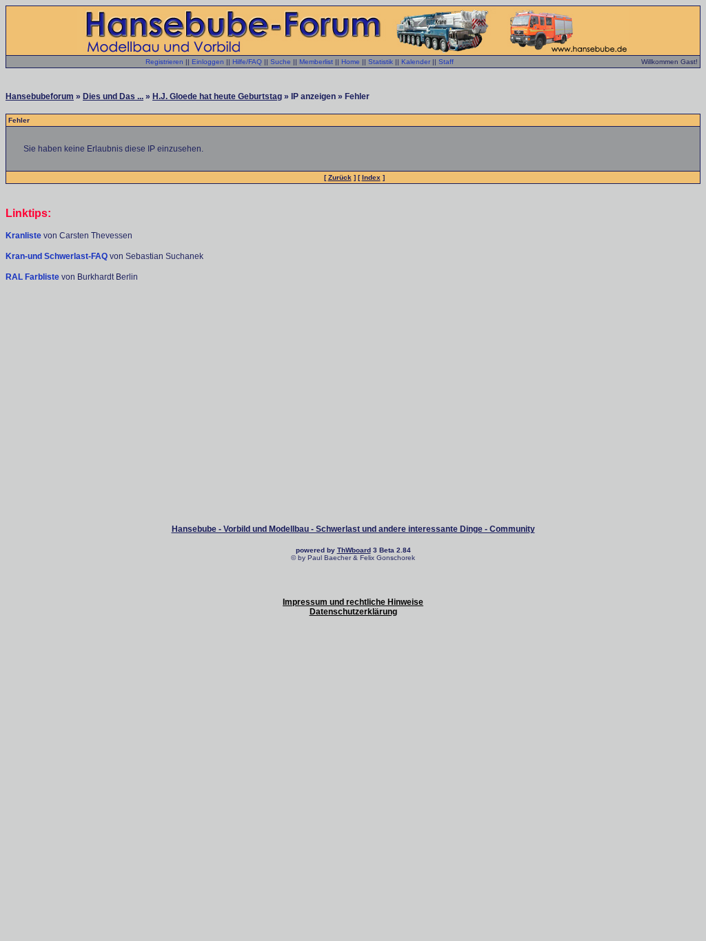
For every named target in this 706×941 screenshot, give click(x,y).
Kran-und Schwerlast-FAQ (58, 256)
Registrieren (164, 61)
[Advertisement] (353, 324)
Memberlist (316, 61)
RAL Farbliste (33, 277)
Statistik (380, 61)
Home (350, 61)
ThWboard (354, 550)
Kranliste (23, 235)
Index (371, 177)
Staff (446, 61)
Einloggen (208, 61)
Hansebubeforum (40, 96)
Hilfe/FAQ (247, 61)
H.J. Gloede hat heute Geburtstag (217, 96)
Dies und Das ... (113, 96)
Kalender (415, 61)
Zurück (340, 177)
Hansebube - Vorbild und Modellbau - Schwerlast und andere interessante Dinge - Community (353, 529)
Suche (280, 61)
